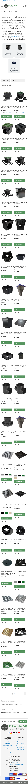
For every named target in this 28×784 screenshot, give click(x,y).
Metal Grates (8, 749)
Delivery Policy (21, 742)
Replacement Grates (8, 753)
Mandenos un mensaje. (16, 41)
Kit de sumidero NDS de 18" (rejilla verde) (7, 170)
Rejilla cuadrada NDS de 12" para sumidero (7, 465)
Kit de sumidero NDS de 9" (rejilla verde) (7, 138)
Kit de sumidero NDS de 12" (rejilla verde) (20, 106)
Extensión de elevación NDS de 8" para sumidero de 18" (7, 367)
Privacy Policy (20, 747)
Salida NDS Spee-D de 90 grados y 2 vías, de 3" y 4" (7, 433)
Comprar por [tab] (5, 80)
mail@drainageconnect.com (19, 0)
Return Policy (20, 749)
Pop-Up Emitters (8, 751)
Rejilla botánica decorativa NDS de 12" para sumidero (20, 466)
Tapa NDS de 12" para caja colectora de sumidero (20, 333)
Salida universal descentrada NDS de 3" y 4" (7, 540)
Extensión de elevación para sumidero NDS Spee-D (20, 367)
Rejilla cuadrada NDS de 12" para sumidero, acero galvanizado (20, 609)
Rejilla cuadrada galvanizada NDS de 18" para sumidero (7, 609)
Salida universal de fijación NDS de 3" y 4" (20, 540)
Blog (8, 741)
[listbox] (7, 475)
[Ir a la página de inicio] (14, 730)
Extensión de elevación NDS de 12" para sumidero (20, 267)
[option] (2, 475)
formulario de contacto (16, 36)
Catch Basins (8, 743)
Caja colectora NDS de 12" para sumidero (7, 332)
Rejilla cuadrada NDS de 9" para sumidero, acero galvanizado (19, 675)
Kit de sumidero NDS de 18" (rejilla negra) (20, 170)
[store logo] (10, 6)
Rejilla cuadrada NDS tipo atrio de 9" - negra (20, 641)
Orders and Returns (21, 744)
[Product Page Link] (7, 104)
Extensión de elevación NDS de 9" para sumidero (7, 300)
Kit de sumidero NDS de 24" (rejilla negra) (7, 202)
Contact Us (21, 740)
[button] (2, 119)
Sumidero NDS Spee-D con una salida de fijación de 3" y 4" (7, 400)
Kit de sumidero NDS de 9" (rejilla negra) (20, 138)
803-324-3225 (6, 0)
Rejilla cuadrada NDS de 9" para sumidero (6, 503)
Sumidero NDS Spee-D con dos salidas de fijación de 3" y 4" (20, 400)
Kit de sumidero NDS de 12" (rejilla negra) (7, 106)
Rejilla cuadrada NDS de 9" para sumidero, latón (6, 642)
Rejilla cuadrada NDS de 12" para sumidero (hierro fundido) (20, 504)
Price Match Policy (21, 746)
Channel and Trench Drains (8, 746)
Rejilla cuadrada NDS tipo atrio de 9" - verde (7, 674)
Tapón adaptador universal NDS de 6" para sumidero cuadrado (7, 573)
